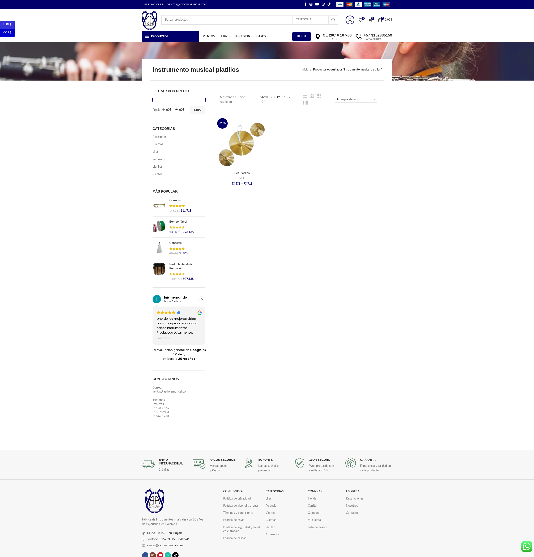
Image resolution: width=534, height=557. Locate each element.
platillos (157, 166)
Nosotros (352, 505)
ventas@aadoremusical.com (165, 545)
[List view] (305, 96)
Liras (155, 151)
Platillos (270, 527)
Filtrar (197, 110)
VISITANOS (334, 50)
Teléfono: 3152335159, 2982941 (168, 539)
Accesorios (159, 137)
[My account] (349, 20)
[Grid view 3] (319, 96)
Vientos (157, 174)
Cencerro (175, 242)
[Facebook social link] (305, 4)
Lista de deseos (317, 527)
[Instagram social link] (311, 4)
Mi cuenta (314, 520)
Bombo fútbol (178, 221)
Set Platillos (242, 173)
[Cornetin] (159, 205)
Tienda (312, 498)
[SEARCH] (333, 20)
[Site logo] (149, 19)
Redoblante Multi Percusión (180, 266)
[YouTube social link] (317, 4)
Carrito (312, 505)
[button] (202, 300)
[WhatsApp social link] (323, 4)
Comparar (314, 512)
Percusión (159, 159)
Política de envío (233, 520)
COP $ (7, 32)
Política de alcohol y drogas (241, 505)
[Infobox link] (165, 465)
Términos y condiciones (238, 512)
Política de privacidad (237, 498)
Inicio (305, 69)
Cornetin (175, 200)
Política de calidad (235, 538)
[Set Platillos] (242, 143)
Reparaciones (354, 498)
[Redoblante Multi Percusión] (159, 271)
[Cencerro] (159, 248)
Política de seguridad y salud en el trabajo (241, 529)
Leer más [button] (163, 338)
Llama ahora (377, 50)
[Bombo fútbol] (159, 227)
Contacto (352, 512)
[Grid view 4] (305, 103)
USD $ (7, 24)
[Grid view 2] (312, 96)
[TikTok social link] (329, 4)
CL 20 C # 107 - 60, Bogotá (165, 533)
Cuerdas (158, 144)
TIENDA (301, 36)
